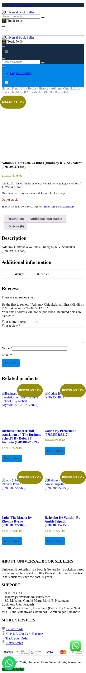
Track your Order (16, 638)
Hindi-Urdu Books (24, 88)
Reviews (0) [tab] (16, 226)
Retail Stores (14, 643)
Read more (12, 458)
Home (6, 88)
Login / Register (20, 5)
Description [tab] (16, 218)
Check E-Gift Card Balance (24, 633)
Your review (11, 325)
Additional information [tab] (46, 218)
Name (7, 348)
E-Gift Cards (14, 629)
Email (7, 355)
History (43, 88)
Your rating (10, 321)
